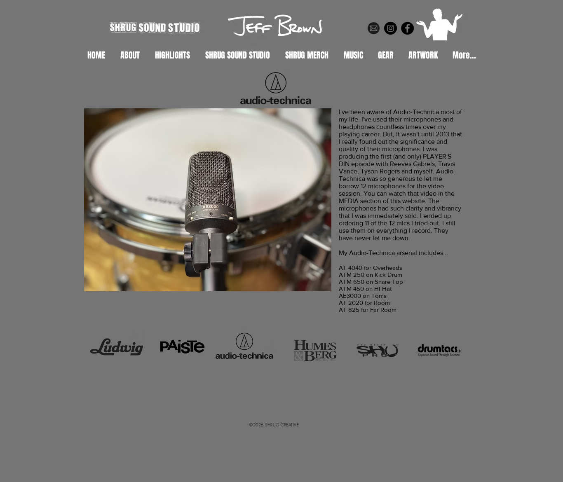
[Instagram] (390, 28)
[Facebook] (407, 28)
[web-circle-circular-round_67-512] (373, 28)
